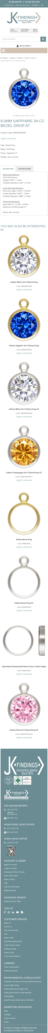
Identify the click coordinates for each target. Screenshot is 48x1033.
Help (5, 883)
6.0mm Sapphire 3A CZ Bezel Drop (24, 345)
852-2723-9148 (12, 828)
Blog (5, 1011)
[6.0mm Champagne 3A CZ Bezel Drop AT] (24, 446)
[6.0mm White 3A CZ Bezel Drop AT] (24, 383)
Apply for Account (22, 5)
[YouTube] (17, 912)
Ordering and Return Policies (14, 872)
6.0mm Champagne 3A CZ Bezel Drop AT (24, 472)
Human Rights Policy (11, 985)
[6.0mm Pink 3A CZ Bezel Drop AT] (24, 704)
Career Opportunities (11, 967)
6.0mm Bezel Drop (24, 539)
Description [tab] (8, 169)
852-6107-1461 (12, 842)
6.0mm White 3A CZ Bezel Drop (24, 282)
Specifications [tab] (24, 169)
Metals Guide (9, 938)
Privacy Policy (9, 952)
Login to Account (10, 868)
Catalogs (7, 1014)
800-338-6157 (12, 814)
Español (35, 5)
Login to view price (8, 138)
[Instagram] (9, 912)
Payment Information (12, 887)
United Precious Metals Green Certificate (18, 1000)
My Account (25, 46)
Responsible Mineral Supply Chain (16, 989)
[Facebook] (5, 912)
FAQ (5, 934)
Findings (19, 58)
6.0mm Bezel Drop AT (24, 603)
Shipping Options (10, 890)
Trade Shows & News (12, 945)
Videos (6, 1022)
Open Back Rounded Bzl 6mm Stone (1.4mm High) (24, 666)
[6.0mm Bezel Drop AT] (24, 577)
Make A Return (9, 879)
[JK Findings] (24, 17)
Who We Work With (11, 930)
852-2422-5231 (12, 832)
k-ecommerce (28, 1030)
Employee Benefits (11, 971)
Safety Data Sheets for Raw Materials (17, 993)
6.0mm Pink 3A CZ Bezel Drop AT (24, 730)
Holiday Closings (10, 949)
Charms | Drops (29, 58)
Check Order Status (11, 876)
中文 (42, 5)
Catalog (12, 58)
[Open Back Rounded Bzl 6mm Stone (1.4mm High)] (24, 640)
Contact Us (9, 5)
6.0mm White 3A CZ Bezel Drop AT (24, 409)
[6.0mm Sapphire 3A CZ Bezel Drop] (24, 319)
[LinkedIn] (13, 912)
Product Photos (10, 1018)
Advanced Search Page (12, 901)
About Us (7, 923)
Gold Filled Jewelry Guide (13, 941)
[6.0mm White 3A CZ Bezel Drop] (24, 256)
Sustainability (9, 996)
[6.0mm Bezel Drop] (24, 513)
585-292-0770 (12, 809)
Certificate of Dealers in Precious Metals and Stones (23, 981)
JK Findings (4, 58)
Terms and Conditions (12, 956)
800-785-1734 (12, 818)
